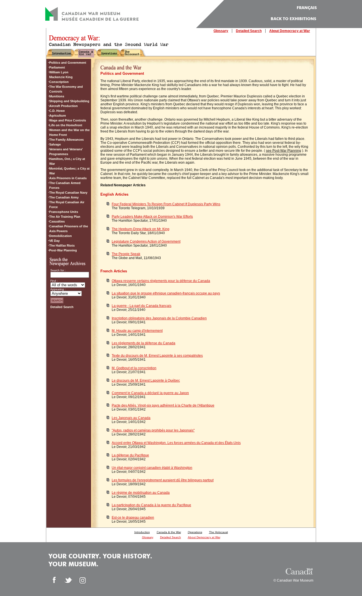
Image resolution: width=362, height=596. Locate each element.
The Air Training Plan (64, 216)
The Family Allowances (66, 139)
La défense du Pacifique (130, 455)
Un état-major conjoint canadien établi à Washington (152, 468)
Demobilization (60, 236)
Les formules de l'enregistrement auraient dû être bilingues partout (163, 480)
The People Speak (126, 254)
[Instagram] (82, 580)
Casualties (57, 221)
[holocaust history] (132, 55)
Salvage (55, 144)
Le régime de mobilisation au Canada (141, 493)
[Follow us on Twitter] (68, 580)
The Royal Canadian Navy (68, 192)
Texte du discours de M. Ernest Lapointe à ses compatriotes (157, 356)
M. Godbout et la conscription (134, 368)
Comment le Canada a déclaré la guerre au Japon (150, 393)
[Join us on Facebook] (54, 580)
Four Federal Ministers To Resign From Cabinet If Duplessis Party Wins (166, 204)
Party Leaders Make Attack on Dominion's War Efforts (152, 217)
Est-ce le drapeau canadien (133, 518)
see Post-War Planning (283, 151)
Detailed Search (249, 31)
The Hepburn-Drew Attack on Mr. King (140, 229)
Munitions (56, 96)
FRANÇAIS (307, 8)
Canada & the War (169, 532)
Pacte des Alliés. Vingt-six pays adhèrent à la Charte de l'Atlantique (163, 405)
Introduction (142, 532)
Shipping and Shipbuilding (69, 101)
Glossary (221, 31)
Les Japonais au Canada (131, 418)
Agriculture (57, 115)
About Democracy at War (289, 31)
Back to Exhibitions (293, 19)
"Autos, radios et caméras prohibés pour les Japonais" (153, 430)
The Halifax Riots (62, 245)
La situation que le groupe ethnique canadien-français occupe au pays (166, 293)
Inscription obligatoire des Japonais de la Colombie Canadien (159, 318)
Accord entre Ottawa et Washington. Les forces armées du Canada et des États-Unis (176, 443)
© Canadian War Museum (293, 580)
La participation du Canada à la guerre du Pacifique (151, 505)
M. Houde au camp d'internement (137, 331)
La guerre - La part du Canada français (141, 306)
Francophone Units (63, 211)
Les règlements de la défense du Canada (143, 343)
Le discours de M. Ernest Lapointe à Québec (146, 381)
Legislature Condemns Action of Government (146, 241)
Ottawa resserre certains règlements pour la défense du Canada (161, 281)
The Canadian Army (64, 197)
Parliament (57, 67)
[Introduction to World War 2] (61, 55)
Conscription (59, 82)
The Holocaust (218, 532)
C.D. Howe (57, 110)
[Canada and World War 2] (86, 55)
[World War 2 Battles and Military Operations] (109, 55)
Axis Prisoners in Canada (68, 178)
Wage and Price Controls (67, 120)
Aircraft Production (63, 106)
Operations (195, 532)
